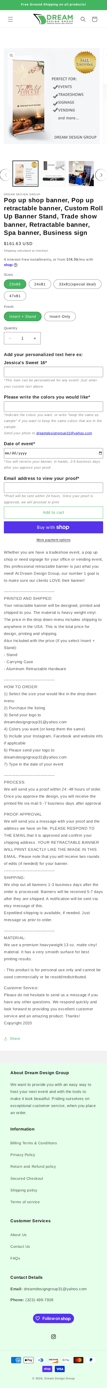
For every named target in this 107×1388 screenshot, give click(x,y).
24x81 (40, 284)
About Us (18, 1235)
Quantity (10, 328)
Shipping (10, 250)
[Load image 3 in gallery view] (81, 173)
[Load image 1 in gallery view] (25, 173)
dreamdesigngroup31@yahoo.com (64, 433)
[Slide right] (101, 175)
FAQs (15, 1258)
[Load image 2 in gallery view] (53, 173)
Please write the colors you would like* (47, 397)
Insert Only (60, 316)
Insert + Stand (22, 316)
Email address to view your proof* (41, 478)
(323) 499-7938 (39, 1300)
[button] (10, 19)
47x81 (15, 296)
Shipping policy (23, 1190)
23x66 (15, 284)
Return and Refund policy (33, 1166)
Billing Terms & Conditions (33, 1143)
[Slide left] (5, 175)
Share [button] (15, 1038)
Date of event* (19, 443)
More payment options (54, 540)
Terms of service (25, 1202)
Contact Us (20, 1246)
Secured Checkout (26, 1178)
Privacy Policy (22, 1155)
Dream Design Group (59, 1378)
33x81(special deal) (77, 284)
